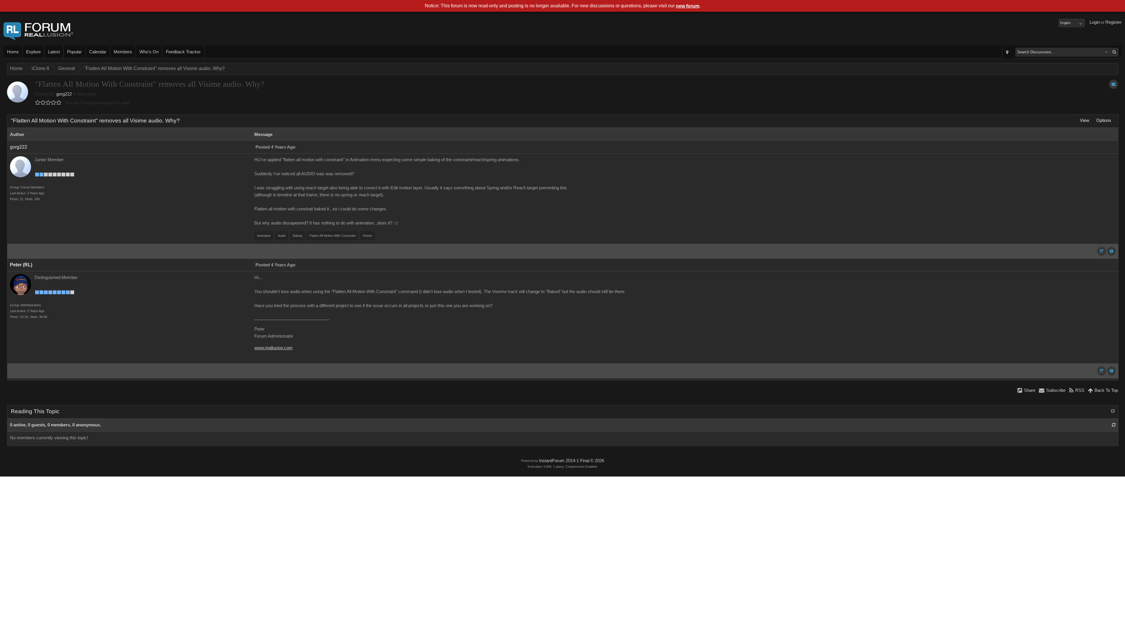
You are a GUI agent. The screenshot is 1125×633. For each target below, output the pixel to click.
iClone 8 (40, 68)
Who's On (148, 52)
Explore (33, 52)
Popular (74, 52)
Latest (54, 52)
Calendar (97, 52)
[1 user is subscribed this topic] (1113, 84)
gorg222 (64, 94)
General (66, 68)
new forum (687, 6)
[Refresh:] (1114, 425)
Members (123, 52)
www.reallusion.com (273, 348)
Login (1095, 22)
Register (1113, 22)
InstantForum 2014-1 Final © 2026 (571, 460)
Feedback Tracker (183, 52)
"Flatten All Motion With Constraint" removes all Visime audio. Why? (154, 68)
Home (13, 52)
